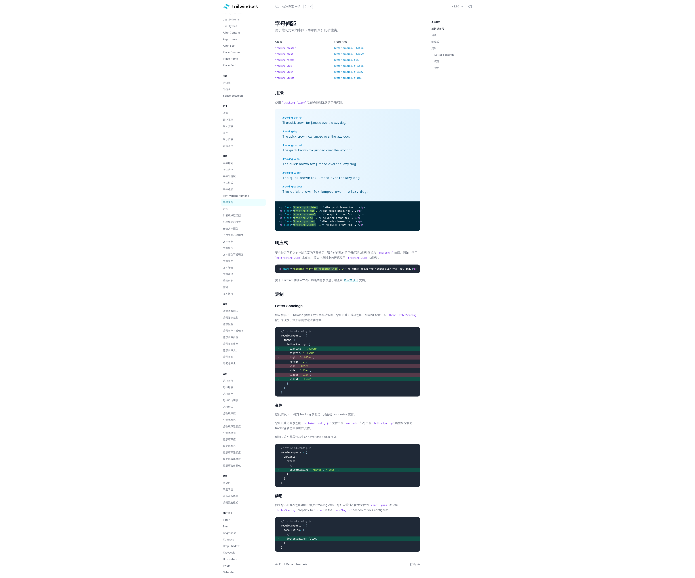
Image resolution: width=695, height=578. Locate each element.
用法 (434, 35)
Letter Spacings (444, 54)
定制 (434, 48)
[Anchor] (273, 93)
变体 (436, 61)
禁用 (436, 67)
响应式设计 (351, 280)
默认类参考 (437, 28)
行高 (415, 564)
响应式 (435, 41)
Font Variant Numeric (291, 564)
